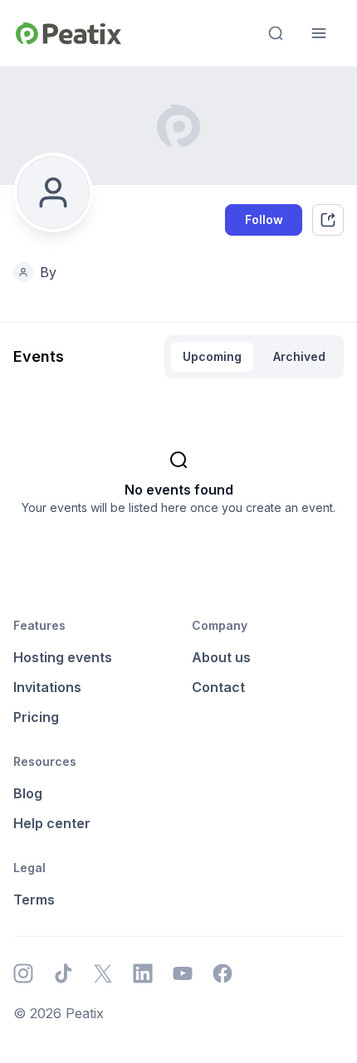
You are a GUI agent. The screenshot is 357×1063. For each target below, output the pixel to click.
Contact (218, 687)
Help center (51, 823)
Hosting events (62, 657)
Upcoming (212, 356)
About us (221, 657)
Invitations (47, 687)
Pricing (36, 717)
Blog (27, 793)
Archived (299, 356)
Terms (34, 899)
